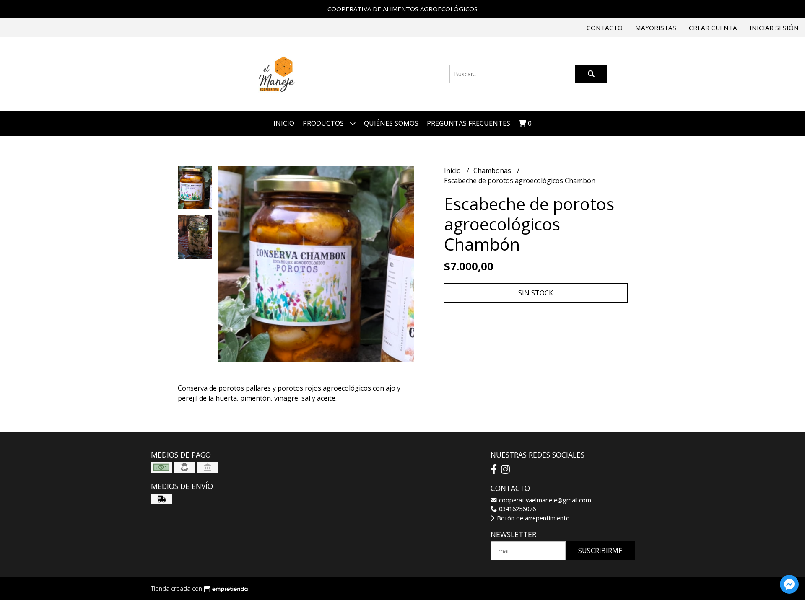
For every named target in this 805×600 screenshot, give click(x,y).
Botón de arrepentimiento (532, 518)
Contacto (605, 27)
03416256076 (516, 509)
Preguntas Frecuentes (468, 123)
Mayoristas (655, 27)
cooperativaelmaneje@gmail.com (544, 500)
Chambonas (493, 170)
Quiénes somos (391, 123)
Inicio (283, 123)
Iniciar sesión (774, 27)
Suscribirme (600, 550)
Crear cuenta (713, 27)
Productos (324, 123)
